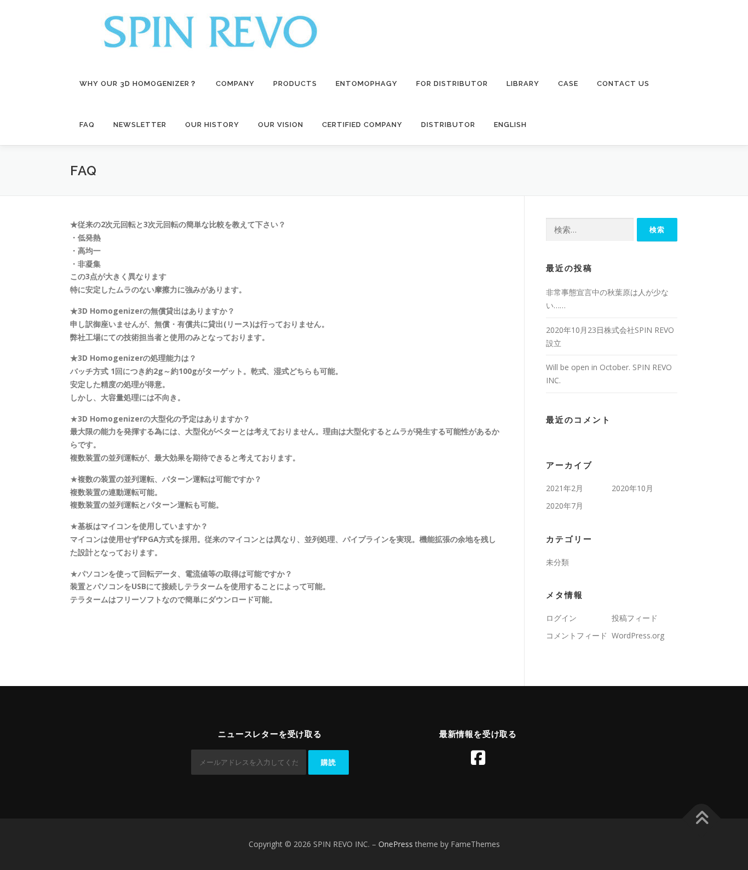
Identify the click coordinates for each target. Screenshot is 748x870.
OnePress (395, 844)
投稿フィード (635, 618)
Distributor (448, 124)
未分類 (557, 562)
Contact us (623, 83)
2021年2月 (564, 488)
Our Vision (280, 124)
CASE (568, 83)
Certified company (362, 124)
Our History (212, 124)
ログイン (561, 618)
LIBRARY (523, 83)
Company (235, 83)
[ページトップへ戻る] (701, 818)
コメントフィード (576, 635)
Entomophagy (367, 83)
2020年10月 (632, 488)
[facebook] (478, 758)
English (510, 124)
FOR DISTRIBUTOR (452, 83)
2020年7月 (564, 505)
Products (295, 83)
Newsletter (139, 124)
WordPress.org (638, 635)
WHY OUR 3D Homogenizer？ (138, 83)
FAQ (87, 124)
